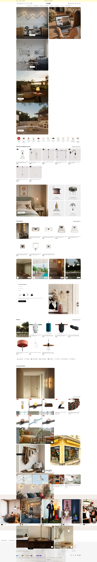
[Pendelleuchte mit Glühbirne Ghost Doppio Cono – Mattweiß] (35, 172)
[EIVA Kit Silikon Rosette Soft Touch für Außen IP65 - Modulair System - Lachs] (22, 345)
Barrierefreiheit (49, 559)
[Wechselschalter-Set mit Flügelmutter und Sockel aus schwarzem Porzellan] (32, 295)
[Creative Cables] (22, 231)
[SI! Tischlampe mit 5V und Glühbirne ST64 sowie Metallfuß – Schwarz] (61, 405)
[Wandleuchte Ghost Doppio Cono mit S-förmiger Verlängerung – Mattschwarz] (74, 154)
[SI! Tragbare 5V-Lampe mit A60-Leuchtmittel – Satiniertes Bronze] (22, 405)
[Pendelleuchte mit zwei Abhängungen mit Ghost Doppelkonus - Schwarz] (61, 154)
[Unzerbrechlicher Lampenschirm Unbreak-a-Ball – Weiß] (35, 345)
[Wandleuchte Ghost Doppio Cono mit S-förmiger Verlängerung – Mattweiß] (35, 154)
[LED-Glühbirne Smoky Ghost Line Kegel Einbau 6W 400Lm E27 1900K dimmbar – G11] (61, 229)
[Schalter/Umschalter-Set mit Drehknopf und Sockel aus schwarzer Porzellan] (24, 295)
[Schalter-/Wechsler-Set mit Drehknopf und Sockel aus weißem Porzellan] (28, 295)
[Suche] (31, 3)
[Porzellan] (63, 299)
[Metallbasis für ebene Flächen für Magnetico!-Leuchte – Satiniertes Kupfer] (48, 405)
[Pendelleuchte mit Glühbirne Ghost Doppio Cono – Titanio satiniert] (22, 172)
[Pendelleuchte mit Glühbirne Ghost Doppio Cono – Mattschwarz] (48, 154)
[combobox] (24, 3)
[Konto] (75, 3)
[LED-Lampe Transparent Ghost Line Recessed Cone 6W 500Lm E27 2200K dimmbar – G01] (74, 229)
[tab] (20, 286)
